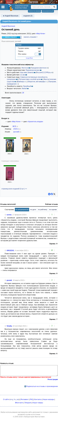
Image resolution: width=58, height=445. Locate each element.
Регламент (25, 399)
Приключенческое (32, 70)
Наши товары (38, 403)
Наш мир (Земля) (26, 72)
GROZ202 (10, 250)
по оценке (53, 210)
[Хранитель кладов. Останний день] (10, 151)
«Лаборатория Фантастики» (34, 417)
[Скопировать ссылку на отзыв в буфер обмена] (5, 215)
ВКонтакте (19, 403)
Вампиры (20, 82)
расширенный (47, 11)
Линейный (27, 86)
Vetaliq (9, 326)
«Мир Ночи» (40, 34)
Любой (24, 88)
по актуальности (22, 210)
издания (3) (27, 16)
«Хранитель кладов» (35, 122)
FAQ (31, 399)
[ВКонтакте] (49, 194)
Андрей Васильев (8, 26)
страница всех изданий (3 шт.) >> (14, 189)
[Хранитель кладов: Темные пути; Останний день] (26, 151)
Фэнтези (25, 68)
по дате (33, 210)
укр (17, 399)
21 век (22, 75)
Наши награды (48, 399)
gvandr (9, 280)
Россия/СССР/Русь (43, 72)
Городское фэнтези (38, 68)
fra (15, 399)
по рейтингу (42, 210)
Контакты (38, 399)
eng (11, 399)
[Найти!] (54, 7)
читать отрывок (11, 37)
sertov (9, 215)
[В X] (54, 194)
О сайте (6, 399)
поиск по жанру (34, 11)
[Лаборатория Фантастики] (11, 7)
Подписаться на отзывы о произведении (42, 386)
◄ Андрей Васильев (10, 16)
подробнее (29, 58)
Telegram (27, 403)
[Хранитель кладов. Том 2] (10, 180)
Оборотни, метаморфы (36, 82)
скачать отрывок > (30, 37)
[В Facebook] (52, 194)
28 (23, 93)
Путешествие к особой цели (29, 79)
